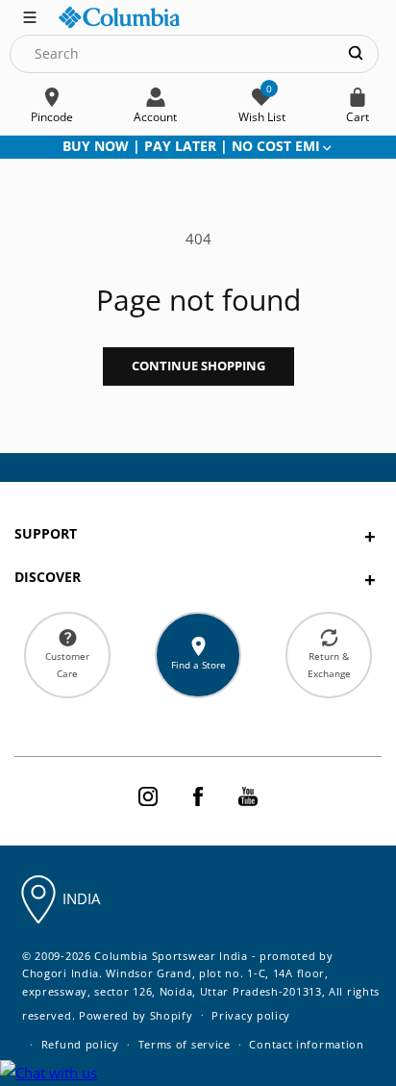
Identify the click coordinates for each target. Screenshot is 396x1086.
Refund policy (80, 1044)
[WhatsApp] (48, 1073)
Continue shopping (198, 365)
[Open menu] (30, 15)
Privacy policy (250, 1015)
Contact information (306, 1044)
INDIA (81, 898)
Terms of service (184, 1044)
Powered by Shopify (136, 1014)
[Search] (355, 53)
